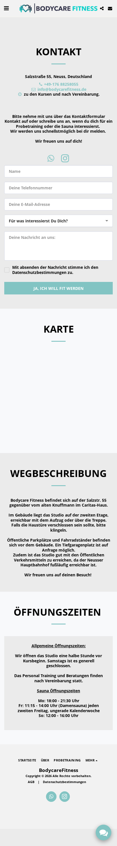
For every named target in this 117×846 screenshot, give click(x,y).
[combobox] (58, 221)
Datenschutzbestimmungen (64, 782)
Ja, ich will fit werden (58, 288)
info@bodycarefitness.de (61, 89)
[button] (6, 8)
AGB (31, 782)
